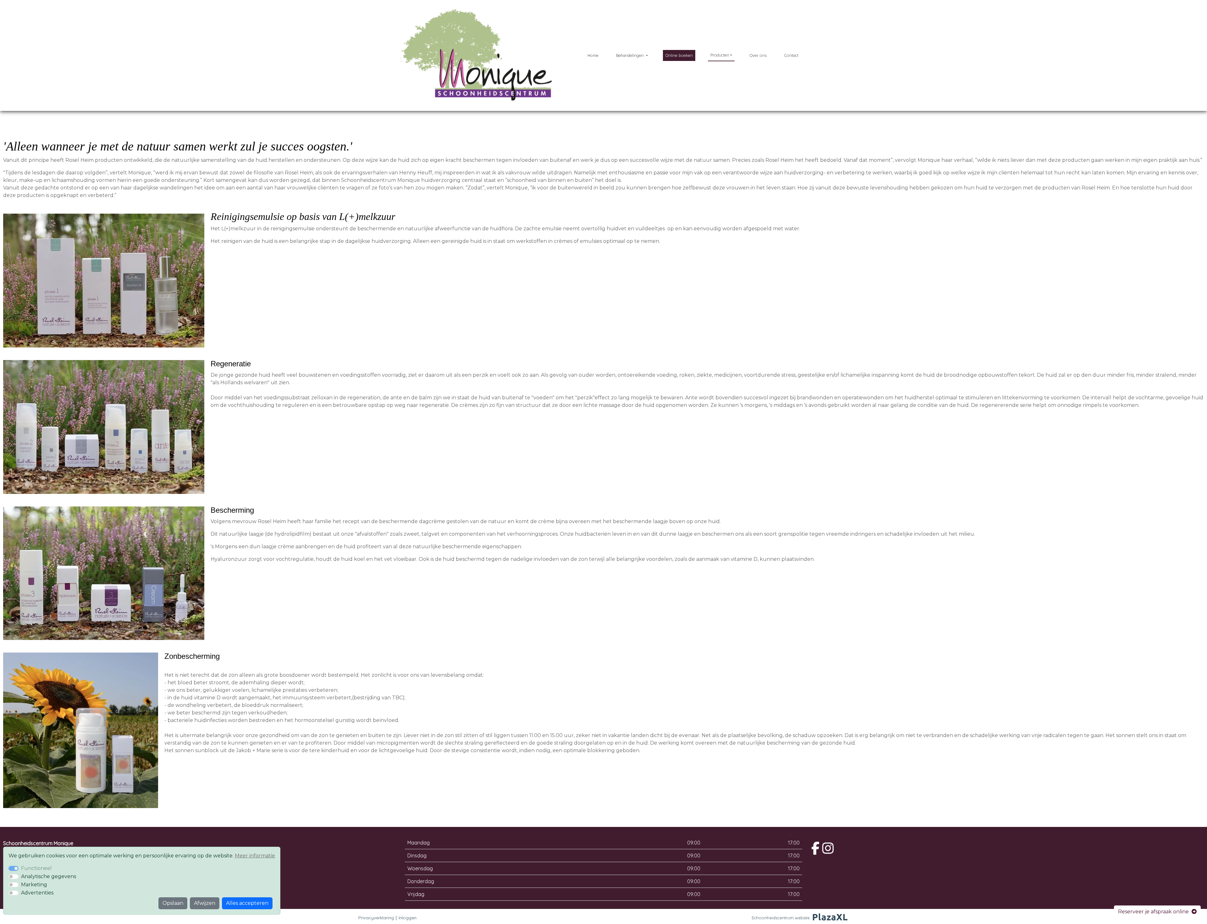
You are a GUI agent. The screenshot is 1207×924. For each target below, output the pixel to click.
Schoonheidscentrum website (781, 917)
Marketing (34, 885)
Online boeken (679, 55)
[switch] (13, 876)
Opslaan (173, 903)
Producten (719, 54)
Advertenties (37, 893)
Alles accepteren (247, 903)
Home (592, 55)
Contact (791, 55)
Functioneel (36, 868)
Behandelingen (630, 55)
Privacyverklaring (376, 918)
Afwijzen (204, 903)
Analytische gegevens (48, 876)
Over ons (758, 55)
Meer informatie (255, 856)
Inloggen (407, 918)
